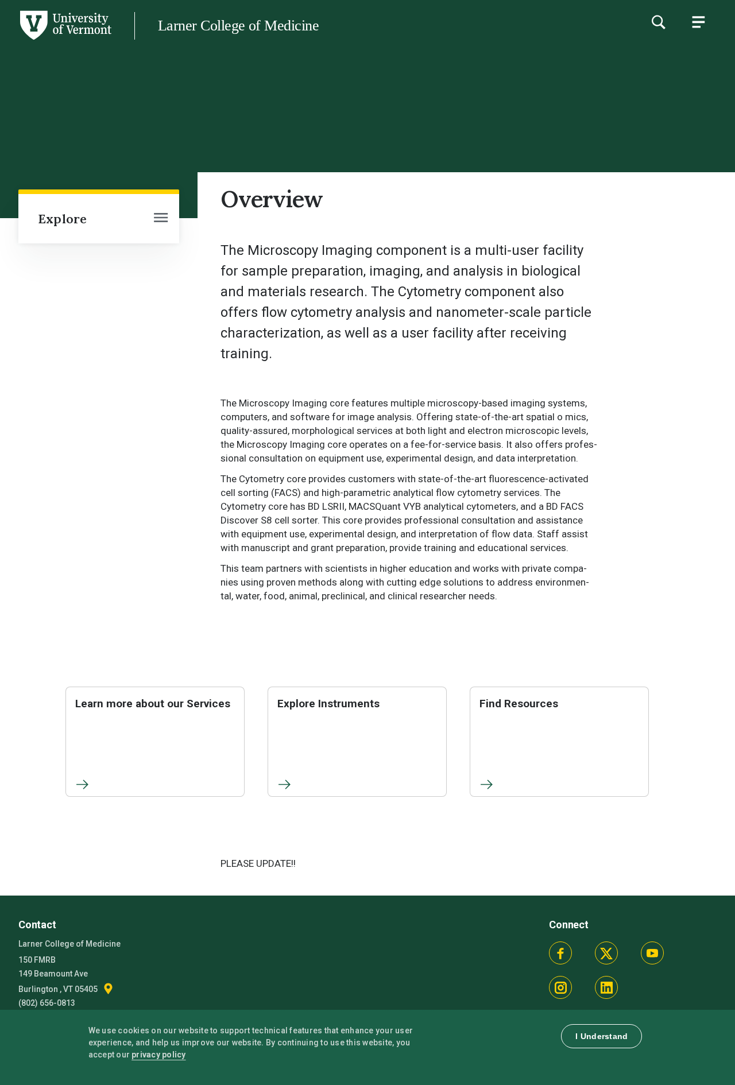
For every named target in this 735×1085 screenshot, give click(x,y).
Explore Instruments (328, 703)
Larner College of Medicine (238, 25)
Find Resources (518, 703)
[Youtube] (652, 952)
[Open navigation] (160, 219)
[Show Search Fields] (658, 22)
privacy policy (158, 1054)
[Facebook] (560, 952)
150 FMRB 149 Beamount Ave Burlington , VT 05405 (58, 974)
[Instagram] (560, 987)
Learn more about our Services (152, 703)
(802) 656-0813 (46, 1003)
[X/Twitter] (606, 952)
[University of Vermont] (64, 39)
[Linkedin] (606, 987)
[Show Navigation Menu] (698, 22)
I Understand (601, 1036)
